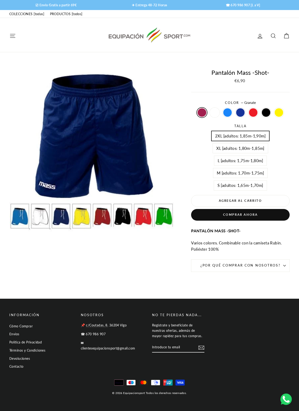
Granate (202, 112)
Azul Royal (228, 112)
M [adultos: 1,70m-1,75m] (240, 173)
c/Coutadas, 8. (97, 325)
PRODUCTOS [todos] (66, 14)
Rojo (253, 112)
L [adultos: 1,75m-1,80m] (240, 160)
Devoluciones (19, 358)
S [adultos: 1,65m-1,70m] (240, 185)
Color (240, 103)
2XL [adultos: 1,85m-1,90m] (240, 136)
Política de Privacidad (25, 342)
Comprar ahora (240, 214)
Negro (266, 112)
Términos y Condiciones (27, 350)
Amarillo (279, 112)
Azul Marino (240, 112)
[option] (56, 5)
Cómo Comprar (21, 326)
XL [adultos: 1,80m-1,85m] (240, 148)
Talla (240, 126)
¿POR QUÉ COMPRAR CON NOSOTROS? (240, 265)
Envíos (14, 334)
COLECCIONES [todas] (26, 14)
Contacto (16, 366)
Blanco (215, 112)
